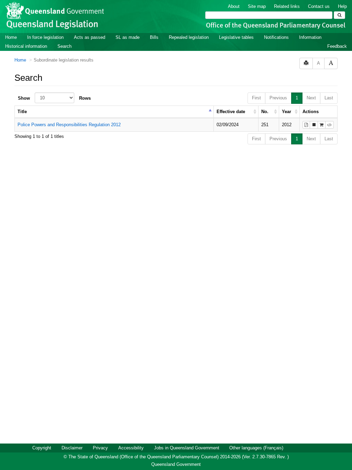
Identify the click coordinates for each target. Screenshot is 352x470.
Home (11, 37)
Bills (154, 37)
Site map (257, 6)
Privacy (100, 447)
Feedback (337, 46)
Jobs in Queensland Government (186, 447)
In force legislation (45, 37)
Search (64, 46)
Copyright (41, 447)
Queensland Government (176, 464)
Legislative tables (236, 37)
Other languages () (256, 447)
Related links (287, 6)
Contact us (319, 6)
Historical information (26, 46)
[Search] (339, 15)
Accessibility (131, 447)
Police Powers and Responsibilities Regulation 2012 (69, 124)
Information (310, 37)
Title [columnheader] (22, 111)
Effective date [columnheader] (231, 111)
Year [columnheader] (286, 111)
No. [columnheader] (264, 111)
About (234, 6)
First (256, 97)
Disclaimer (72, 447)
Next (311, 97)
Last (328, 97)
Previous (278, 97)
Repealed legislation (189, 37)
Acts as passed (89, 37)
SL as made (128, 37)
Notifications (276, 37)
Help (342, 6)
